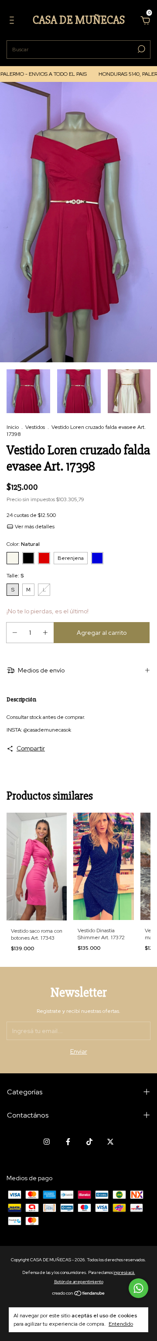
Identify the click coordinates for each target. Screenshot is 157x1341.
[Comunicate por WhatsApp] (138, 1288)
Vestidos (35, 427)
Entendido (121, 1323)
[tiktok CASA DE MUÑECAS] (89, 1141)
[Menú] (13, 21)
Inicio (13, 427)
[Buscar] (140, 49)
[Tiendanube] (78, 1294)
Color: (23, 544)
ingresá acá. (124, 1272)
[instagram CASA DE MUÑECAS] (46, 1141)
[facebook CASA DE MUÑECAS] (68, 1141)
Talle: (15, 575)
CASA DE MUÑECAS (79, 20)
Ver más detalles (34, 526)
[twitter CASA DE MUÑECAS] (110, 1141)
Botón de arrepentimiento (78, 1281)
